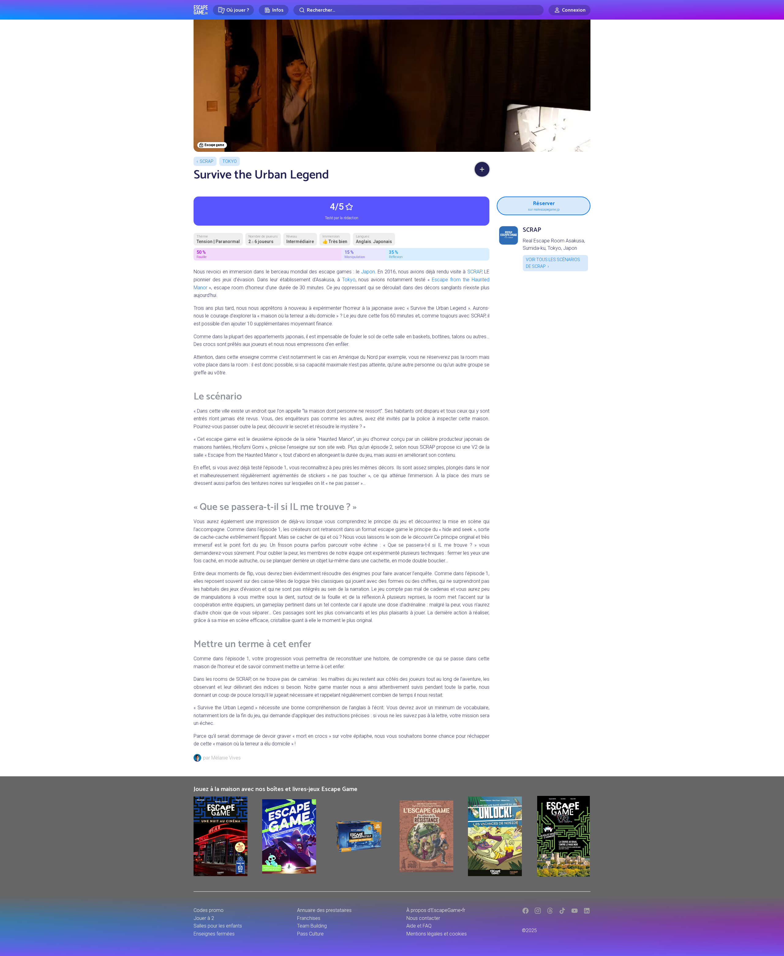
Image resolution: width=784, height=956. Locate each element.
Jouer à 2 (204, 918)
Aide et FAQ (419, 926)
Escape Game (201, 10)
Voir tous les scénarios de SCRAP (553, 263)
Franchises (308, 918)
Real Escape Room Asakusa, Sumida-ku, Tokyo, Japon (554, 244)
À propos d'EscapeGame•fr (435, 910)
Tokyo (229, 161)
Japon (368, 272)
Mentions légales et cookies (436, 934)
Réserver (544, 205)
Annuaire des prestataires (324, 910)
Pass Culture (310, 934)
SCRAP (206, 161)
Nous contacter (423, 918)
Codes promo (209, 910)
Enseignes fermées (214, 934)
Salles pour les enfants (218, 926)
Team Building (312, 926)
